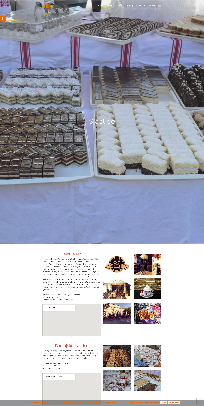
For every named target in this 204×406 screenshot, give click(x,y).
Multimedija (140, 6)
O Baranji (99, 6)
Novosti (152, 6)
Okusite (120, 6)
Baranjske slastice (59, 368)
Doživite (110, 6)
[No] (201, 403)
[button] (3, 18)
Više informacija (174, 403)
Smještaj (129, 6)
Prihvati (163, 403)
